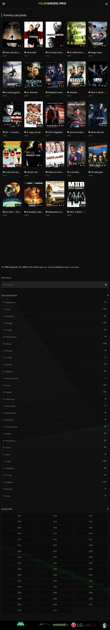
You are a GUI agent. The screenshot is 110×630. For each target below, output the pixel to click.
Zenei (8, 496)
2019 (55, 528)
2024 (91, 516)
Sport (8, 455)
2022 (55, 522)
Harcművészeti (12, 378)
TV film (9, 475)
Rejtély (8, 434)
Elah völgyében (55, 132)
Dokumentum (11, 337)
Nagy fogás (96, 52)
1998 (55, 569)
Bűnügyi (9, 323)
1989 (55, 587)
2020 (19, 528)
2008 (19, 551)
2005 (19, 557)
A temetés (74, 172)
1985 (91, 593)
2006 (91, 551)
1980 (55, 604)
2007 (55, 551)
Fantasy (9, 365)
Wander (73, 92)
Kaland (8, 392)
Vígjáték (9, 482)
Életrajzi (9, 351)
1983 (55, 599)
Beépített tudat (55, 92)
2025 (55, 516)
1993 (19, 581)
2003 (91, 557)
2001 (55, 563)
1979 (91, 604)
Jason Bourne (97, 132)
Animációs (10, 316)
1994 (91, 575)
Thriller (8, 461)
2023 (19, 522)
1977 (55, 610)
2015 (91, 533)
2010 (55, 545)
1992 (55, 581)
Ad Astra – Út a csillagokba (18, 212)
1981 (19, 604)
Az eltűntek (32, 92)
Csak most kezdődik (14, 172)
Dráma (8, 344)
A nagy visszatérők (36, 132)
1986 (55, 593)
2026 (19, 516)
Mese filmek (11, 413)
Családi (9, 330)
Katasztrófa (10, 406)
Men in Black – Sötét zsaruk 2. (84, 212)
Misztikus (10, 420)
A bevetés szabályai (36, 212)
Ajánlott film (10, 302)
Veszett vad (32, 172)
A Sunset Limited (56, 52)
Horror (8, 385)
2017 (19, 533)
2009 (91, 545)
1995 (55, 575)
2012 (91, 539)
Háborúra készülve (57, 172)
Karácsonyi (10, 399)
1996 (19, 575)
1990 (19, 587)
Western (9, 489)
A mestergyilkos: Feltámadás (19, 92)
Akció (8, 309)
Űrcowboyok (97, 172)
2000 (91, 563)
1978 (19, 610)
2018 (91, 528)
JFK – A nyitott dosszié (15, 132)
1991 (91, 581)
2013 (55, 539)
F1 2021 (9, 358)
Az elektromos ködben (80, 52)
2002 (19, 563)
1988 (91, 587)
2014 (19, 539)
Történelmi (10, 468)
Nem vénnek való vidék (16, 52)
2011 (19, 545)
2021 (91, 522)
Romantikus (10, 441)
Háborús (9, 372)
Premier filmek (12, 427)
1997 (91, 569)
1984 (19, 599)
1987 (19, 593)
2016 (55, 533)
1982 (91, 599)
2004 (55, 557)
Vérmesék (31, 52)
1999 (19, 569)
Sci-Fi (8, 448)
